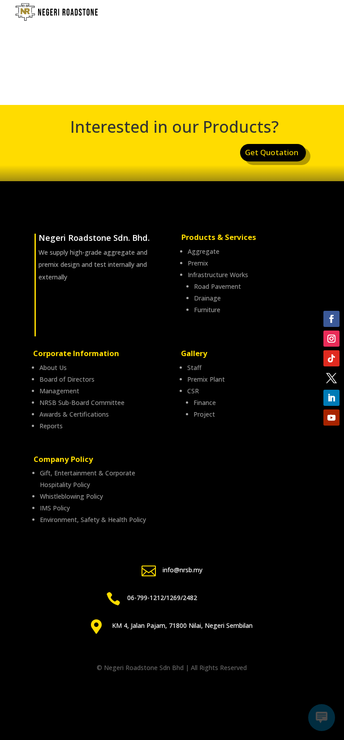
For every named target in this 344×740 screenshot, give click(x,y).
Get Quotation (271, 152)
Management (59, 391)
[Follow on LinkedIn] (331, 398)
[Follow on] (331, 378)
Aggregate (203, 251)
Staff (194, 367)
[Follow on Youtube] (331, 417)
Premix (198, 263)
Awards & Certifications (74, 414)
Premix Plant (206, 379)
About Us (53, 367)
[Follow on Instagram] (331, 339)
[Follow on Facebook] (331, 319)
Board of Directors (67, 379)
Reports (51, 426)
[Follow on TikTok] (331, 358)
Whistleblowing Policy (71, 496)
